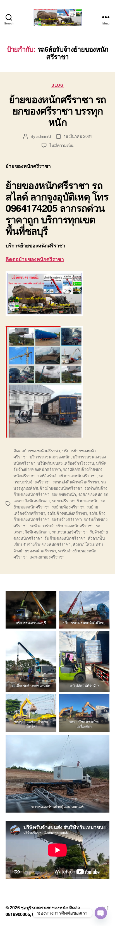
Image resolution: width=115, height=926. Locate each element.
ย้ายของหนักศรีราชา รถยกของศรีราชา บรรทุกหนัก (57, 110)
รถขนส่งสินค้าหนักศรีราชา (75, 482)
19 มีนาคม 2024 (78, 136)
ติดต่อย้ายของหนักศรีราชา (35, 259)
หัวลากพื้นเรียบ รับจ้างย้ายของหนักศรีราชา (59, 541)
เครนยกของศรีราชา (47, 557)
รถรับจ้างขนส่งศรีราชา (67, 513)
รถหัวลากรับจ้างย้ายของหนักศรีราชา (62, 525)
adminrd (43, 136)
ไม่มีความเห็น (61, 145)
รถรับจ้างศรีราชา (67, 519)
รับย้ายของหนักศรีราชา (64, 538)
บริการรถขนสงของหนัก (50, 457)
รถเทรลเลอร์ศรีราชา (69, 532)
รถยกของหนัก (64, 494)
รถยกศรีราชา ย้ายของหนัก (75, 500)
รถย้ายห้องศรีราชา (68, 507)
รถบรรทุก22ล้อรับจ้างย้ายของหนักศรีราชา (59, 485)
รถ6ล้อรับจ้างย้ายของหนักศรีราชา (67, 475)
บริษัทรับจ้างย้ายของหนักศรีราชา (59, 466)
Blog (57, 85)
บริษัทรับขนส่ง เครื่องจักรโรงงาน (65, 463)
